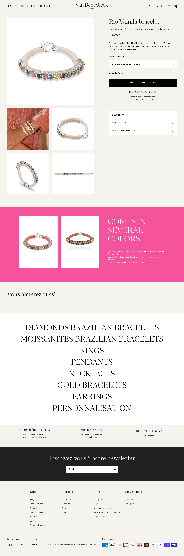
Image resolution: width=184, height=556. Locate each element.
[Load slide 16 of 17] (76, 273)
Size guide (98, 499)
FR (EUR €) (18, 545)
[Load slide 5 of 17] (52, 273)
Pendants (92, 362)
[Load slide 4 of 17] (50, 273)
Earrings (92, 397)
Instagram (129, 504)
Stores (64, 512)
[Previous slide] (36, 273)
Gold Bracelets (36, 512)
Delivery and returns (102, 508)
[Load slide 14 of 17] (72, 273)
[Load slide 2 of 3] (143, 104)
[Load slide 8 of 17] (59, 273)
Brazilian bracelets (38, 504)
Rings (92, 351)
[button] (12, 6)
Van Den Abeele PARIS (65, 545)
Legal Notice (99, 516)
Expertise (66, 504)
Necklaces (92, 374)
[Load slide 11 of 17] (65, 273)
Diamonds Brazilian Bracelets (92, 328)
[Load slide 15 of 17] (74, 273)
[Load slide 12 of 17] (67, 273)
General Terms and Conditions (106, 512)
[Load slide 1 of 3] (141, 104)
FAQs (95, 504)
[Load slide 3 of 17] (48, 273)
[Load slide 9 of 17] (61, 273)
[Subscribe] (114, 469)
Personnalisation (92, 408)
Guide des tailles (116, 73)
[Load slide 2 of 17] (46, 273)
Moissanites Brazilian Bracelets (92, 339)
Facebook (129, 499)
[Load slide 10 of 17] (63, 273)
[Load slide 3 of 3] (145, 104)
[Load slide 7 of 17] (56, 273)
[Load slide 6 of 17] (54, 273)
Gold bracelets (92, 385)
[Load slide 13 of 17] (69, 273)
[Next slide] (82, 273)
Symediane (94, 545)
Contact (65, 508)
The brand (66, 499)
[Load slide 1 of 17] (43, 273)
